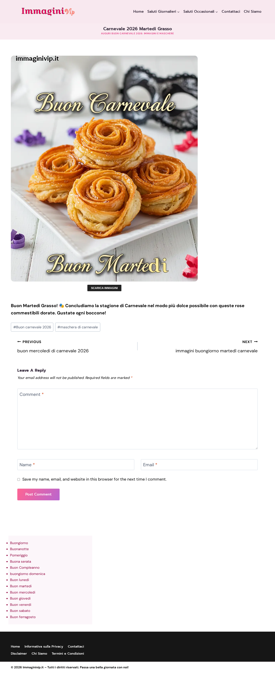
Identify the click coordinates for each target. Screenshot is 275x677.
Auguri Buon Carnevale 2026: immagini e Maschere (137, 33)
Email (150, 465)
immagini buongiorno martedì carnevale (217, 347)
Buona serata (20, 561)
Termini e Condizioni (68, 653)
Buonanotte (19, 549)
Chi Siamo (253, 11)
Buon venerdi (20, 604)
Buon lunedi (19, 580)
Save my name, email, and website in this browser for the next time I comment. (94, 479)
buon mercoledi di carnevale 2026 (53, 347)
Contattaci (231, 11)
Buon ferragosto (23, 617)
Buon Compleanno (24, 567)
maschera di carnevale (77, 327)
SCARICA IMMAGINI (104, 288)
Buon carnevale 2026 (32, 327)
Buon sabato (20, 610)
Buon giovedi (20, 598)
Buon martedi (21, 586)
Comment (32, 394)
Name (27, 465)
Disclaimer (19, 653)
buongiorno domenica (27, 574)
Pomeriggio (19, 555)
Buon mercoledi (22, 592)
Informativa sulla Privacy (44, 646)
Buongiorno (19, 543)
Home (138, 11)
